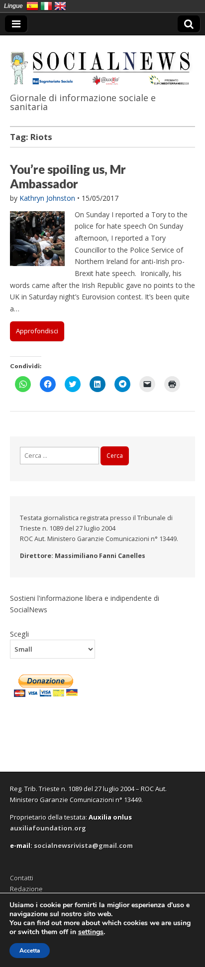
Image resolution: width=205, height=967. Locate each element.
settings (90, 932)
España (32, 6)
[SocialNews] (102, 61)
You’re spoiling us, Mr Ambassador (68, 176)
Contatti (21, 877)
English (60, 6)
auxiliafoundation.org (48, 828)
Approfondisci (37, 330)
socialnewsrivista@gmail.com (83, 845)
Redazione (26, 888)
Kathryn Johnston (47, 198)
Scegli (19, 634)
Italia (46, 6)
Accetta (29, 951)
